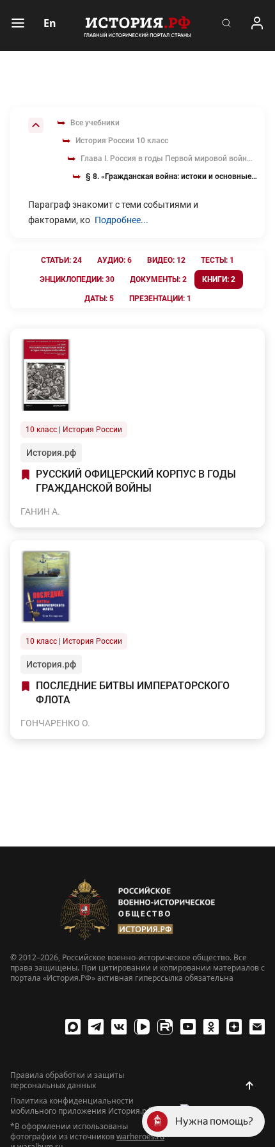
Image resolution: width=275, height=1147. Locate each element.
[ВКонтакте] (119, 1026)
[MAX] (73, 1026)
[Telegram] (96, 1026)
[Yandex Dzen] (234, 1026)
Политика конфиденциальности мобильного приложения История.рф (81, 1106)
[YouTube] (188, 1026)
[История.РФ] (137, 25)
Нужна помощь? (214, 1121)
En (49, 23)
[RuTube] (165, 1026)
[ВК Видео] (142, 1026)
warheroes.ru (140, 1136)
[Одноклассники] (211, 1026)
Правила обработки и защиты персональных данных (67, 1080)
